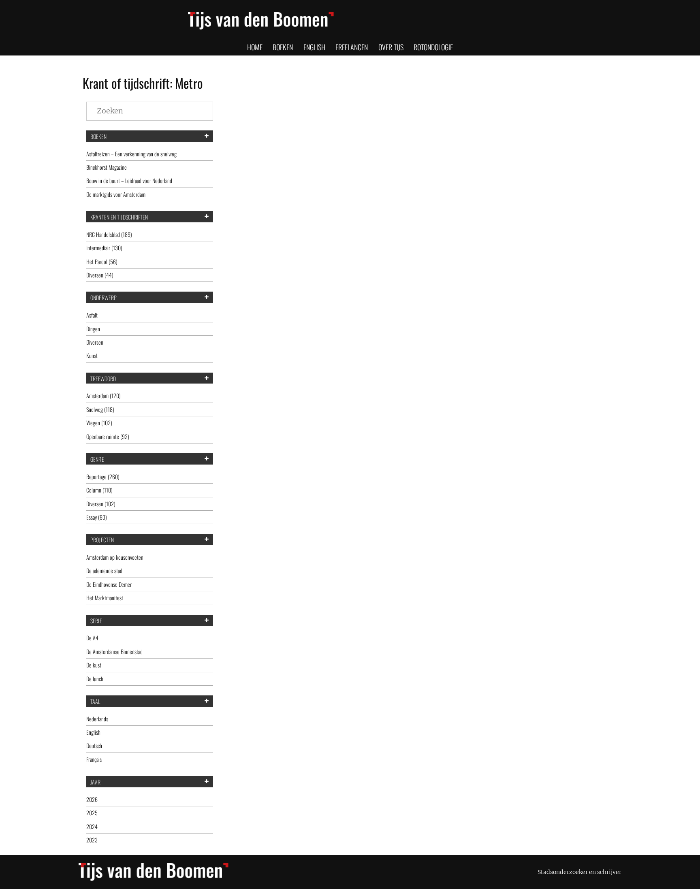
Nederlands (97, 718)
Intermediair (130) (104, 247)
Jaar (95, 782)
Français (94, 759)
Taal (95, 701)
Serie (96, 621)
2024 (92, 826)
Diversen (94, 342)
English (93, 732)
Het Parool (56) (101, 261)
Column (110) (99, 490)
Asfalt (92, 315)
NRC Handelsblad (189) (109, 234)
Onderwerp (103, 297)
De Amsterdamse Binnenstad (114, 651)
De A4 (92, 637)
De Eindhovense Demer (109, 584)
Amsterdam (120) (103, 395)
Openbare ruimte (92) (107, 436)
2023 (92, 840)
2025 (92, 812)
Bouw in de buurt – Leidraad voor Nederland (129, 180)
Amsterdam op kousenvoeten (114, 557)
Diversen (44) (99, 275)
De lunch (94, 678)
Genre (97, 459)
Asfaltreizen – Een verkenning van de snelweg (131, 153)
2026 (92, 799)
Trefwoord (103, 378)
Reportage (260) (103, 476)
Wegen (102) (99, 422)
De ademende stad (104, 570)
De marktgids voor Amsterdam (115, 194)
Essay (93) (96, 517)
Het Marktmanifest (104, 597)
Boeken (98, 136)
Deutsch (94, 745)
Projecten (102, 540)
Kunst (92, 355)
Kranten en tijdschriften (119, 217)
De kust (93, 665)
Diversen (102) (100, 503)
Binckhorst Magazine (106, 167)
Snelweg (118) (100, 409)
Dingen (93, 328)
